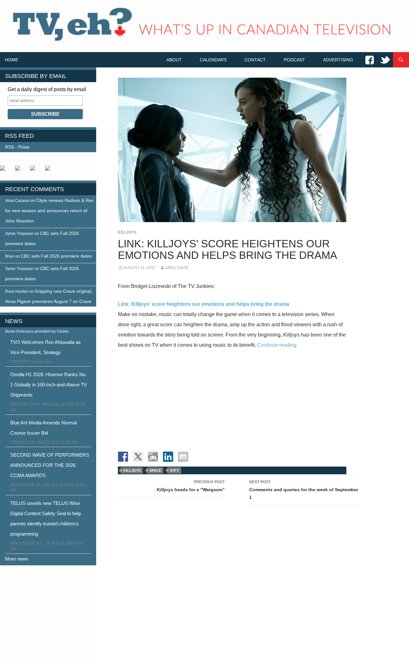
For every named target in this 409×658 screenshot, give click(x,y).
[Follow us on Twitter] (20, 171)
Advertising (338, 59)
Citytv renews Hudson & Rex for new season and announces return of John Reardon (49, 210)
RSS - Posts (17, 147)
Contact (255, 59)
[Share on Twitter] (138, 457)
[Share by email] (183, 457)
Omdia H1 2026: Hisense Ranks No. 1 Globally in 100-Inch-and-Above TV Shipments (48, 385)
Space (155, 470)
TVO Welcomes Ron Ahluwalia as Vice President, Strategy (45, 347)
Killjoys (127, 232)
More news (16, 558)
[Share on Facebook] (123, 457)
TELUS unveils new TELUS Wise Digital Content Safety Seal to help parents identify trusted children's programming (45, 518)
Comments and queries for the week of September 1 (303, 490)
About (174, 59)
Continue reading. (277, 345)
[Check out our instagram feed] (50, 171)
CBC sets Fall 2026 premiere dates (56, 256)
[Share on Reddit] (153, 457)
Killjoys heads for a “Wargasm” (191, 486)
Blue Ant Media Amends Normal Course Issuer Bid (43, 428)
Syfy (174, 470)
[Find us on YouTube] (35, 171)
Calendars (213, 59)
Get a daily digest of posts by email (47, 89)
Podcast (294, 59)
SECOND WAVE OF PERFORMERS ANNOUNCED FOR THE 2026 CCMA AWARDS (49, 465)
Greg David (177, 268)
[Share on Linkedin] (168, 457)
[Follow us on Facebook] (5, 171)
